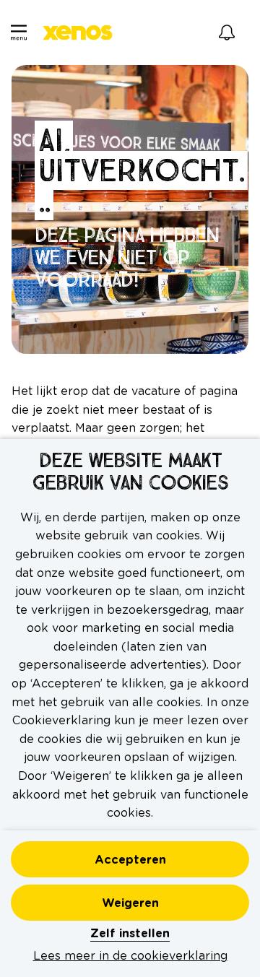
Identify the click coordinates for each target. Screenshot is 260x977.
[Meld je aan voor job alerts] (227, 32)
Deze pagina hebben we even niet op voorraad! (127, 258)
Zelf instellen (130, 933)
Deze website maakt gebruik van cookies (130, 472)
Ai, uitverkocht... (141, 170)
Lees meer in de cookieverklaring (130, 956)
